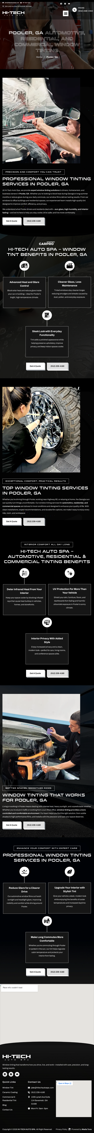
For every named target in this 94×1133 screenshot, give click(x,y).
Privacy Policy (61, 1129)
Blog (4, 1105)
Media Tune (87, 1129)
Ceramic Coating (10, 1092)
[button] (65, 13)
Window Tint (7, 1088)
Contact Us (7, 1110)
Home (39, 57)
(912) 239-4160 (85, 11)
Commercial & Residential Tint (9, 1098)
